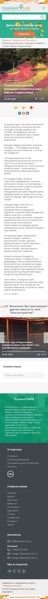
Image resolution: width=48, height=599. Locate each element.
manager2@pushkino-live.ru (24, 557)
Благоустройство (12, 80)
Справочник (13, 517)
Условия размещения (18, 459)
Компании (12, 499)
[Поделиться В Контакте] (27, 113)
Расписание (13, 507)
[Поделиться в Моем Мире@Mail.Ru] (19, 113)
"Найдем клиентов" (12, 585)
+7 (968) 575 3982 (19, 549)
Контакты (12, 466)
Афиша (10, 496)
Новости (11, 492)
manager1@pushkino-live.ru (24, 553)
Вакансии (12, 503)
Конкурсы (12, 521)
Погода (10, 514)
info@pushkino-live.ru (21, 541)
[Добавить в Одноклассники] (23, 113)
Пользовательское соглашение (23, 463)
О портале (12, 456)
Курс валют (13, 510)
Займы (10, 524)
